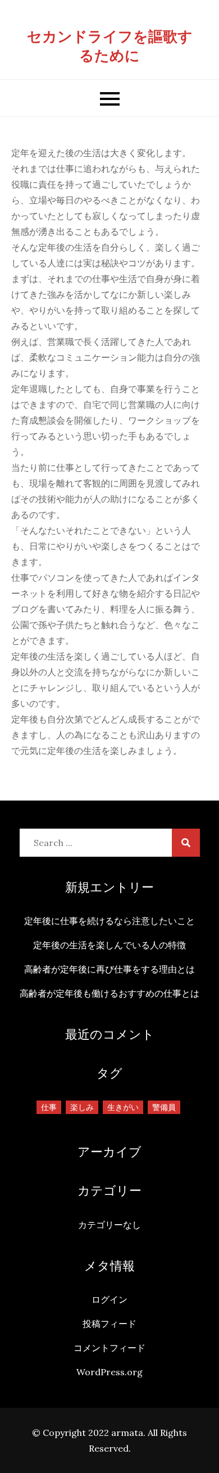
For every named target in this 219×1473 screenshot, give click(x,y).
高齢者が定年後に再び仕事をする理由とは (109, 969)
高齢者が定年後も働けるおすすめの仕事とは (109, 993)
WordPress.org (109, 1371)
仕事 (49, 1107)
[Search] (186, 843)
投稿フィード (109, 1323)
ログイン (109, 1299)
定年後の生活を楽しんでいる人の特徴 (109, 945)
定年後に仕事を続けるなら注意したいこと (109, 920)
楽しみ (82, 1107)
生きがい (123, 1107)
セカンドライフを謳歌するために (110, 46)
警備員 (164, 1107)
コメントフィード (109, 1347)
